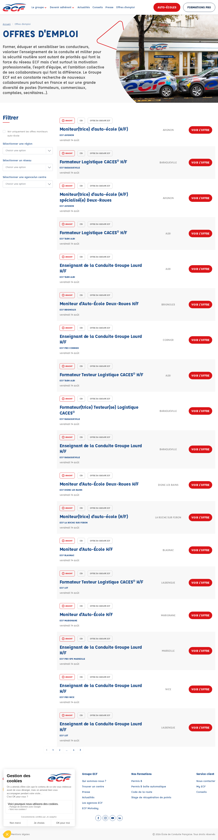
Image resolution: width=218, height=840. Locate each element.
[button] (25, 150)
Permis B (136, 781)
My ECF (201, 786)
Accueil (7, 23)
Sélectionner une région (17, 143)
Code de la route (141, 792)
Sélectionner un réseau (17, 160)
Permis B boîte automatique (148, 786)
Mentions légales (20, 834)
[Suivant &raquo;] (80, 750)
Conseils (201, 792)
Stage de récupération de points (151, 797)
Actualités (88, 797)
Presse (86, 792)
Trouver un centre (93, 786)
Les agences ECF (92, 802)
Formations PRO (199, 7)
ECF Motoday (90, 808)
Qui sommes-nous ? (94, 781)
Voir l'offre (200, 130)
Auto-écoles (167, 7)
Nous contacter (205, 781)
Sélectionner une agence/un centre (24, 177)
